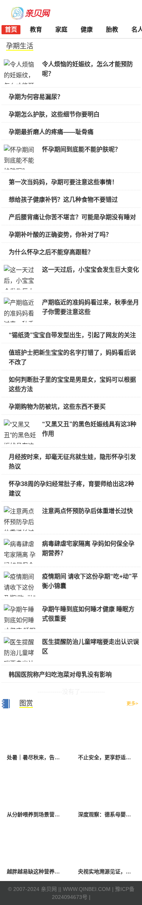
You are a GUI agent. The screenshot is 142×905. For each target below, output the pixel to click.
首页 (11, 29)
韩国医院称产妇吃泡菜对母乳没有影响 (60, 674)
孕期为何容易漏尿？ (36, 97)
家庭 (61, 29)
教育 (36, 29)
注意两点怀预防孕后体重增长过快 (87, 511)
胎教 (112, 29)
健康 (87, 29)
